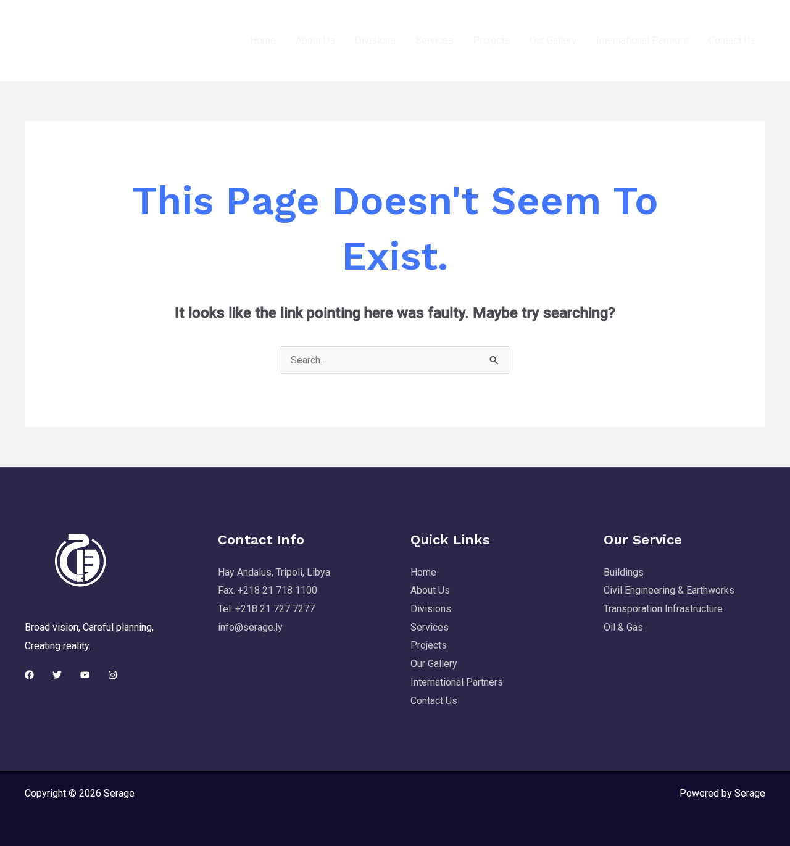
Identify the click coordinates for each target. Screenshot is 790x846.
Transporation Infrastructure (663, 609)
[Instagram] (112, 674)
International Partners (642, 40)
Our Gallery (553, 40)
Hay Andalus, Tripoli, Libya (274, 572)
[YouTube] (84, 674)
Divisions (375, 40)
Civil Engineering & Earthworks (669, 590)
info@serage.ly (250, 627)
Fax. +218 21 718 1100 (267, 590)
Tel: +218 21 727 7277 (266, 609)
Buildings (624, 572)
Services (434, 40)
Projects (491, 40)
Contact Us (732, 40)
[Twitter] (57, 674)
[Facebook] (29, 674)
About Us (315, 40)
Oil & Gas (623, 627)
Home (263, 40)
